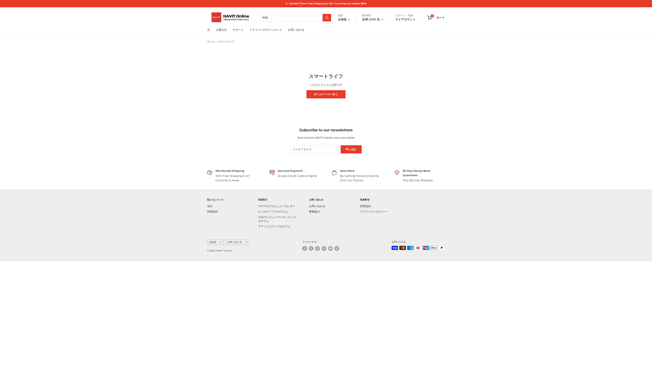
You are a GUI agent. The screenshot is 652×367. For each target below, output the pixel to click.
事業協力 (314, 211)
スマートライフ (226, 41)
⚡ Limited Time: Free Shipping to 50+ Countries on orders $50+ (326, 3)
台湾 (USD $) (234, 242)
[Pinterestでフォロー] (324, 248)
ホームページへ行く (326, 94)
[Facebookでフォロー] (304, 248)
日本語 (212, 242)
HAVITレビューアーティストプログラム (277, 219)
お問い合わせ (296, 29)
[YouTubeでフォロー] (330, 248)
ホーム (210, 41)
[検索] (327, 17)
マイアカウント (405, 19)
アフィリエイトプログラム (274, 226)
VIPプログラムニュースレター (276, 206)
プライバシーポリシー (373, 211)
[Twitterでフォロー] (311, 248)
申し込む (351, 149)
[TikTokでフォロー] (336, 248)
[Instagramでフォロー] (317, 248)
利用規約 (212, 211)
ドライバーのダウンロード (265, 29)
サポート (238, 29)
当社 (210, 206)
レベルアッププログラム (273, 211)
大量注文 (221, 29)
